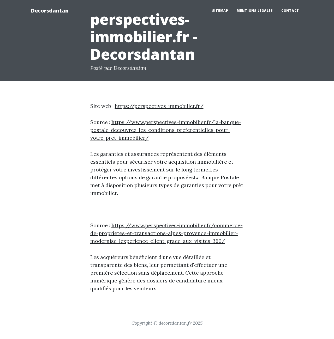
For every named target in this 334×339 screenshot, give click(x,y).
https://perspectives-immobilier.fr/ (159, 106)
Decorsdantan (50, 10)
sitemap (220, 10)
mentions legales (255, 10)
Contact (290, 10)
